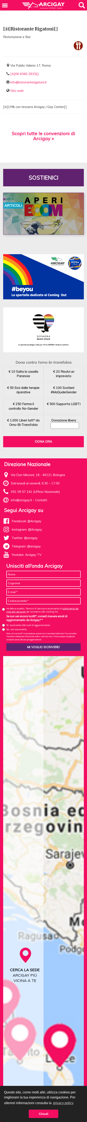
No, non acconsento (16, 629)
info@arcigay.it (21, 500)
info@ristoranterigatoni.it (28, 82)
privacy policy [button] (63, 1103)
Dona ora (43, 441)
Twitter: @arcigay (25, 538)
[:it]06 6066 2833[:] (24, 74)
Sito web (17, 91)
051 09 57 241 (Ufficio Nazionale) (35, 492)
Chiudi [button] (43, 1113)
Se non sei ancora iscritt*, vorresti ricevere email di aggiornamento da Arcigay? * (36, 618)
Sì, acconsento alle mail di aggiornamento (28, 625)
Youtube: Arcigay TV (26, 555)
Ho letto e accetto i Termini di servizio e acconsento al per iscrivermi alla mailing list (42, 610)
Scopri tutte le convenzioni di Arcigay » (43, 135)
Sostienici (43, 177)
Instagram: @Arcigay (27, 529)
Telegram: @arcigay (26, 546)
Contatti (41, 500)
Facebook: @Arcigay (26, 521)
